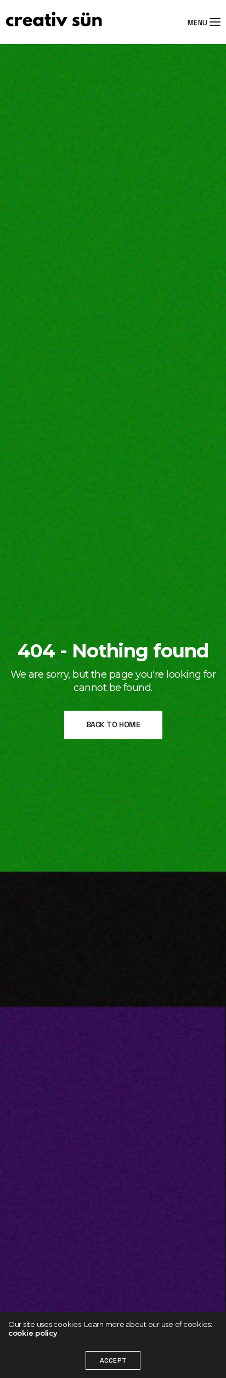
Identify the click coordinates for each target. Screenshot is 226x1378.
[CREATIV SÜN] (54, 22)
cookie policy (33, 1333)
